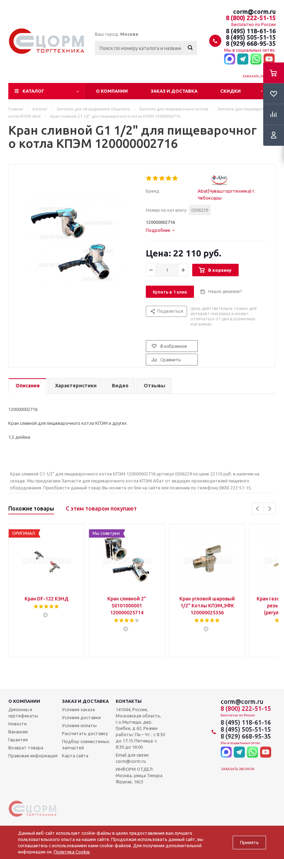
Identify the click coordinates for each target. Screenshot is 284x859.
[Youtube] (269, 59)
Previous (258, 508)
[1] (149, 178)
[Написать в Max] (229, 59)
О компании (112, 91)
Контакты (129, 701)
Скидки (230, 91)
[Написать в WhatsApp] (255, 59)
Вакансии (18, 731)
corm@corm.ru (254, 11)
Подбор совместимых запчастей (85, 744)
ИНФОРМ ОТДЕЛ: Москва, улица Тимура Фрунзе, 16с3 (139, 775)
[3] (162, 178)
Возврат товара (25, 747)
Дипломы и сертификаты (23, 712)
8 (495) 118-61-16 (251, 31)
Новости (17, 723)
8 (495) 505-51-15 (251, 37)
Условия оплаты (79, 725)
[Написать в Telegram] (242, 59)
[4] (169, 178)
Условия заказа (78, 709)
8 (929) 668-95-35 (251, 43)
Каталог (33, 91)
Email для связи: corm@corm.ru (132, 758)
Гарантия (18, 739)
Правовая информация (32, 755)
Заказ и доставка (174, 91)
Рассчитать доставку (85, 733)
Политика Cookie (72, 851)
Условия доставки (81, 717)
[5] (175, 178)
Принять (249, 842)
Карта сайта (75, 755)
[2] (155, 178)
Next (269, 508)
